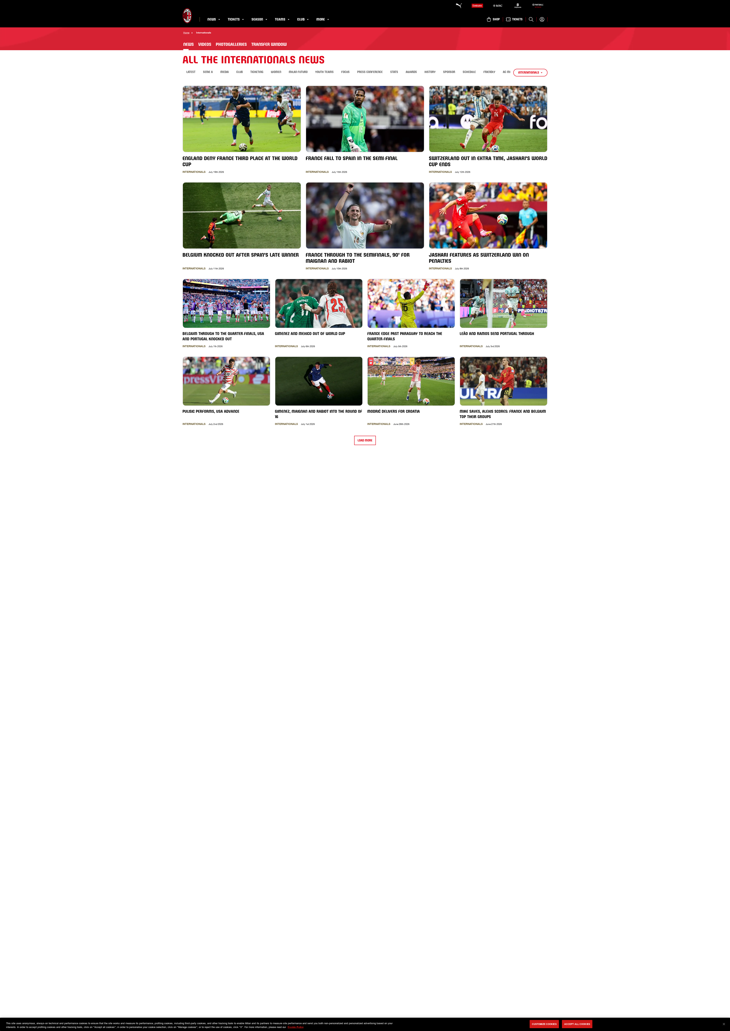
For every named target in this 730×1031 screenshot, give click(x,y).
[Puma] (457, 6)
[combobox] (530, 72)
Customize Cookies (544, 1024)
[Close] (724, 1024)
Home (186, 32)
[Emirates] (477, 6)
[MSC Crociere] (497, 6)
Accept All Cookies (577, 1024)
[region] (365, 1024)
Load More (365, 440)
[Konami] (538, 6)
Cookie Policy (296, 1026)
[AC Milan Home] (187, 15)
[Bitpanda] (518, 6)
